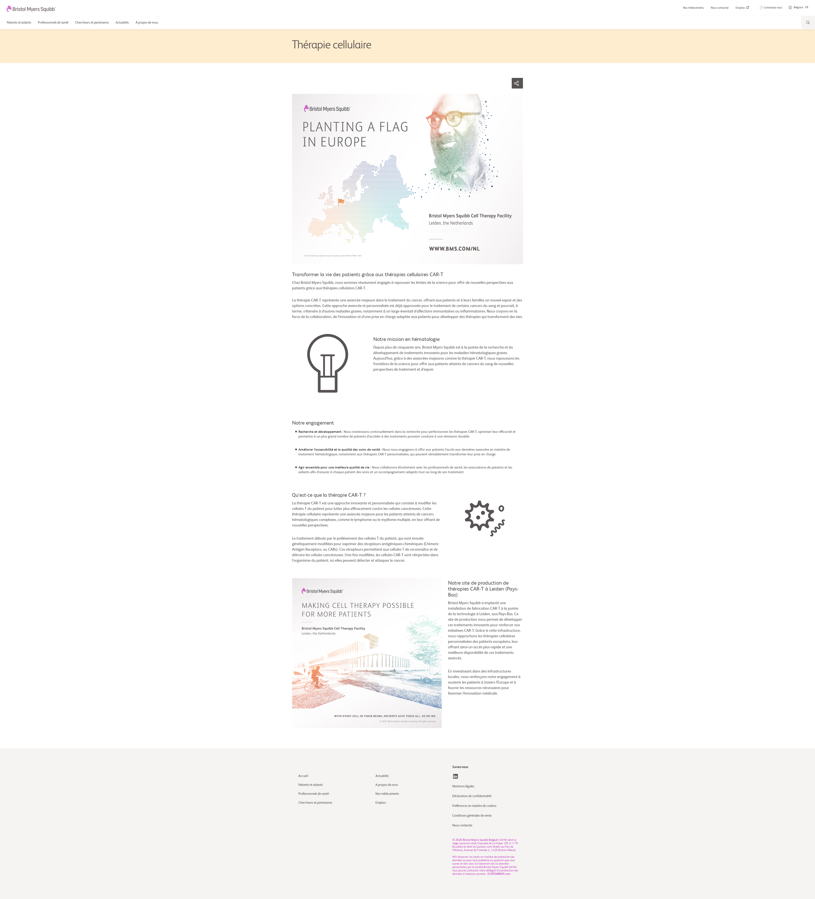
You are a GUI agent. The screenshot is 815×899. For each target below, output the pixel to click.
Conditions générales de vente (472, 815)
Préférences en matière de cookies (474, 806)
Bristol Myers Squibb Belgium (481, 840)
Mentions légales (463, 786)
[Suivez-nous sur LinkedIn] (455, 776)
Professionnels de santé (313, 793)
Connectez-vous (773, 7)
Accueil (303, 776)
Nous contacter (720, 8)
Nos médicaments (693, 8)
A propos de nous (386, 784)
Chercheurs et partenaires (315, 802)
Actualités (382, 776)
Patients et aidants (310, 784)
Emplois (740, 8)
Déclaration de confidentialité (471, 796)
